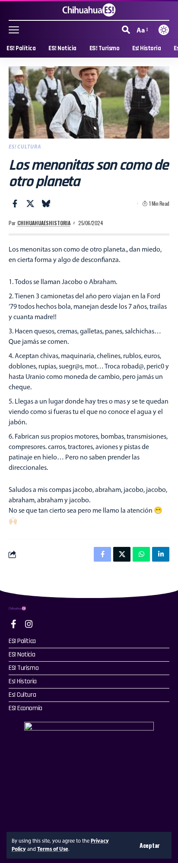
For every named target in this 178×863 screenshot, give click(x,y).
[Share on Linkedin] (160, 554)
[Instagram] (29, 623)
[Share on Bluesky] (46, 203)
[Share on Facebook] (15, 203)
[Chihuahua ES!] (89, 10)
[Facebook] (14, 623)
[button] (149, 845)
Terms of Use (52, 849)
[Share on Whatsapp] (141, 554)
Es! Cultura (25, 146)
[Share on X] (30, 203)
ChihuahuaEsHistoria (43, 222)
